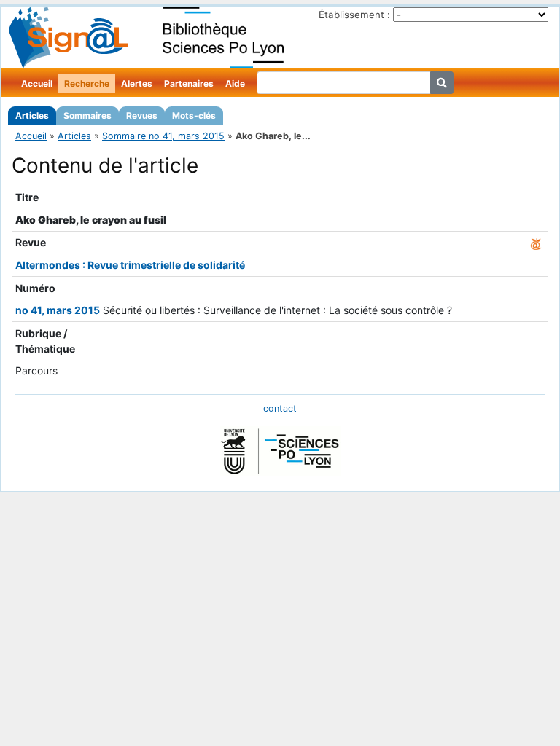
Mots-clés (194, 115)
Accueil (36, 83)
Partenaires (189, 83)
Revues (142, 115)
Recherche (86, 83)
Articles (32, 115)
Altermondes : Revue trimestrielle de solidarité (130, 265)
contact (280, 408)
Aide (235, 83)
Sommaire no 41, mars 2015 (163, 135)
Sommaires (87, 115)
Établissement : (354, 14)
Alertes (136, 83)
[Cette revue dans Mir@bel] (536, 242)
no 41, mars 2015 (57, 310)
